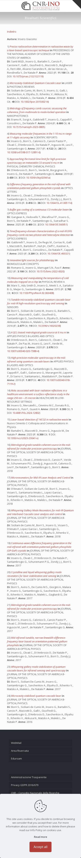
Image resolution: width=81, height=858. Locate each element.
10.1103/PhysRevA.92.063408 (36, 293)
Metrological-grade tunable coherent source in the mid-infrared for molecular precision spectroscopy (39, 446)
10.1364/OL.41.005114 (59, 203)
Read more (40, 837)
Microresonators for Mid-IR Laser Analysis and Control (41, 477)
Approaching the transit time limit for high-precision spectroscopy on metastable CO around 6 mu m (36, 160)
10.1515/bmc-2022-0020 (50, 271)
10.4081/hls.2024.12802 (26, 413)
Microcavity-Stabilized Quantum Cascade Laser (36, 83)
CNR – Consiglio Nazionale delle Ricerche (35, 793)
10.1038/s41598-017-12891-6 (23, 152)
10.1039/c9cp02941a (38, 177)
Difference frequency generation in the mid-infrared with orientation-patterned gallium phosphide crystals (38, 186)
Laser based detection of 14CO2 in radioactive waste (40, 419)
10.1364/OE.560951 (56, 224)
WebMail (16, 743)
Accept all (40, 847)
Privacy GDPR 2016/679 (24, 785)
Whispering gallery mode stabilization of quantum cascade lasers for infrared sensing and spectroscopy (36, 668)
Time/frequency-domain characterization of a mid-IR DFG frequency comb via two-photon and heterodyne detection (39, 233)
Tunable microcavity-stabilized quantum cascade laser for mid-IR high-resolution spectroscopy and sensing (38, 301)
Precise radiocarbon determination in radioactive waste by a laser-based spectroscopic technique (40, 48)
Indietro (11, 31)
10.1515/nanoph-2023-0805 (28, 127)
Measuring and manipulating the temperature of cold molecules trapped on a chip (38, 280)
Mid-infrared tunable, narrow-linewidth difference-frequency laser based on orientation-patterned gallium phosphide (37, 641)
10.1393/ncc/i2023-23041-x (22, 438)
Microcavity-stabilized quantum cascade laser (36, 696)
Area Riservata (20, 750)
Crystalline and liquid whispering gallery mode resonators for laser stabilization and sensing (34, 574)
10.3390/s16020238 (49, 325)
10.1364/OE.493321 (58, 253)
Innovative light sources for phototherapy (32, 260)
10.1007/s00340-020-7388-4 (23, 351)
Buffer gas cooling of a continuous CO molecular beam (39, 209)
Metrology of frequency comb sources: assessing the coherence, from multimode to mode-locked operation (36, 110)
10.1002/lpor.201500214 (34, 101)
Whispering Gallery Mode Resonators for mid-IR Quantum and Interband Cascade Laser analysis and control (40, 512)
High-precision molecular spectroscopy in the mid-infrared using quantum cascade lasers (36, 359)
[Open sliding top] (76, 4)
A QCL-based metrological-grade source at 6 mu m (39, 332)
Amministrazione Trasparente (29, 777)
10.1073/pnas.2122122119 (28, 76)
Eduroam (16, 758)
